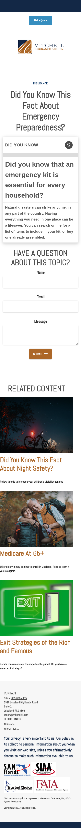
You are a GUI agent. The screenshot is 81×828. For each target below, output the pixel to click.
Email (41, 296)
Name (41, 272)
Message (40, 321)
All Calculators (11, 729)
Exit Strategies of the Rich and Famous (35, 646)
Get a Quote (40, 20)
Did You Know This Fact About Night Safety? (31, 464)
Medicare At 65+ (22, 553)
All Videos (9, 724)
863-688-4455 (19, 698)
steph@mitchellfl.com (16, 714)
